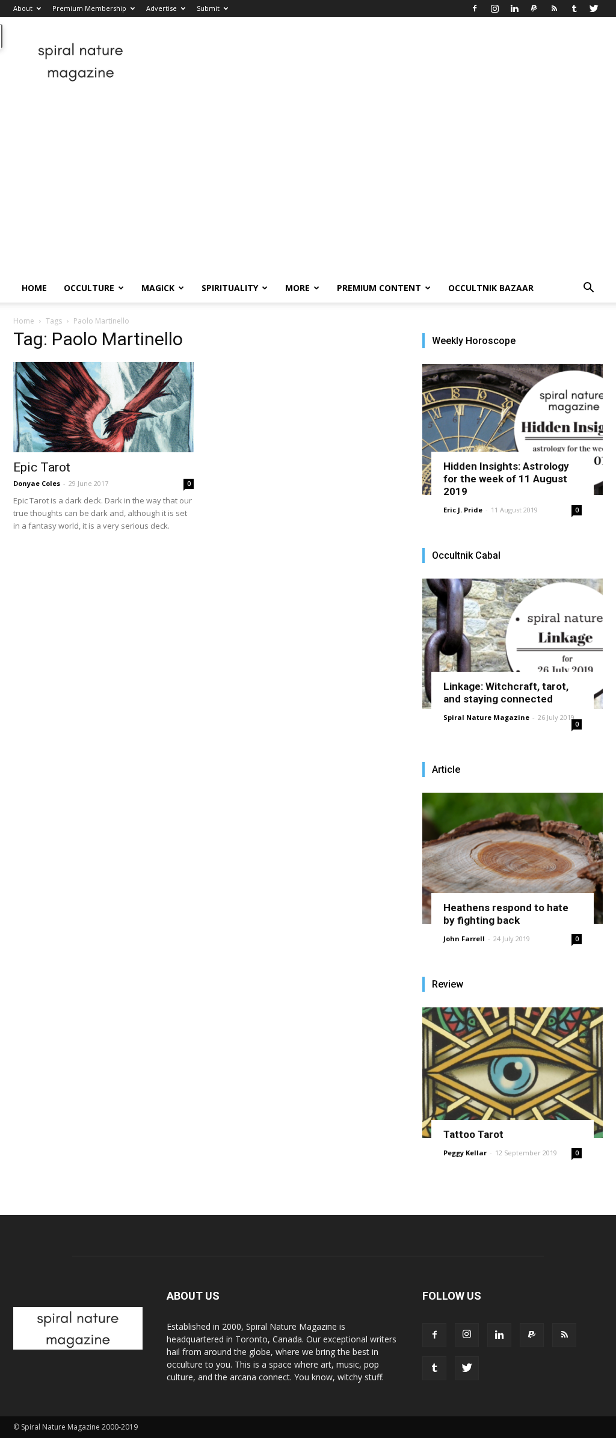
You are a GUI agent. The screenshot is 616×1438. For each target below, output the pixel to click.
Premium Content (379, 287)
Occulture (89, 287)
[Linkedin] (514, 8)
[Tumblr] (574, 8)
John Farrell (464, 938)
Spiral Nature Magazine (486, 717)
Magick (157, 287)
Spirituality (230, 287)
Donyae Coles (36, 483)
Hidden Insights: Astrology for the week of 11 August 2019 (506, 478)
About (22, 8)
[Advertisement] (308, 183)
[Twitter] (594, 8)
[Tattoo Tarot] (512, 1072)
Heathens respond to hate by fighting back (505, 914)
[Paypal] (534, 8)
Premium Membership (89, 8)
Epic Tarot (41, 467)
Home (34, 287)
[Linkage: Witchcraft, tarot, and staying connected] (512, 644)
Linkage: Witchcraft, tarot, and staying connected (505, 692)
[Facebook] (475, 8)
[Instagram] (494, 8)
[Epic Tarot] (103, 407)
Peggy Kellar (465, 1152)
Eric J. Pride (462, 509)
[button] (588, 289)
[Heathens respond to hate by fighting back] (512, 858)
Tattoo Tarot (473, 1134)
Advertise (161, 8)
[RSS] (554, 8)
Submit (208, 8)
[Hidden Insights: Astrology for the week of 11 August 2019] (512, 429)
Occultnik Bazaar (491, 287)
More (297, 287)
